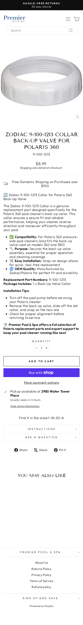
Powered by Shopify (41, 606)
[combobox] (42, 30)
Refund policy (41, 587)
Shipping (25, 168)
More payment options (41, 383)
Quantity (41, 341)
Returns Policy (41, 569)
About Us (41, 563)
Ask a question (41, 437)
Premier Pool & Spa (40, 552)
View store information (24, 406)
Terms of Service (41, 581)
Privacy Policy (41, 575)
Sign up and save (41, 598)
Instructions (42, 429)
